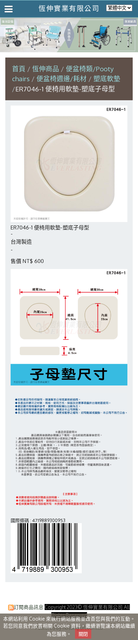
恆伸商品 (46, 69)
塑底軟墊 (106, 78)
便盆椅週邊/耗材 (61, 78)
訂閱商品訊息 (29, 607)
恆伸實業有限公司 (69, 8)
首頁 (18, 69)
